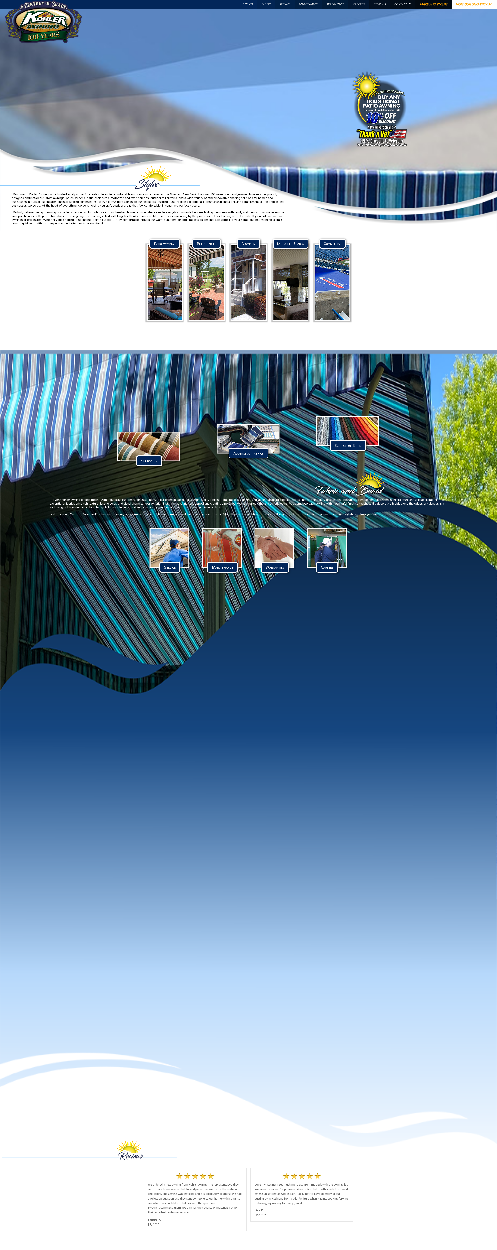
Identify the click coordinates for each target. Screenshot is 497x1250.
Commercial (332, 243)
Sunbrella (149, 461)
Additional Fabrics (248, 453)
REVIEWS (380, 4)
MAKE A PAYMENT (433, 4)
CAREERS (359, 4)
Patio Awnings (164, 243)
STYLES (247, 4)
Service (170, 567)
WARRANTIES (335, 4)
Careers (327, 567)
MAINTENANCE (308, 4)
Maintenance (222, 567)
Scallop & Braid (348, 445)
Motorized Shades (290, 243)
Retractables (206, 243)
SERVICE (284, 4)
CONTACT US (402, 4)
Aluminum (249, 243)
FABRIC (265, 4)
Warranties (275, 567)
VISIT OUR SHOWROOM (473, 4)
